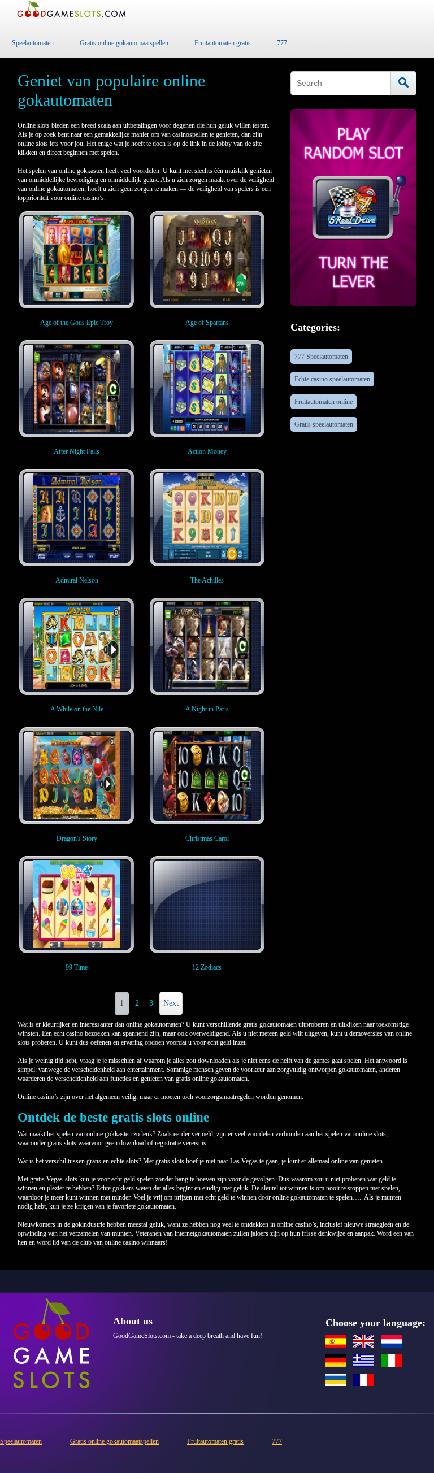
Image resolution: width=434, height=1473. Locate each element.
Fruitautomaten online (323, 402)
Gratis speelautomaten (323, 424)
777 (282, 43)
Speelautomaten (33, 43)
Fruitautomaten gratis (222, 43)
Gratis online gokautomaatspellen (124, 43)
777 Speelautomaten (321, 356)
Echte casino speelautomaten (332, 379)
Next (171, 1003)
